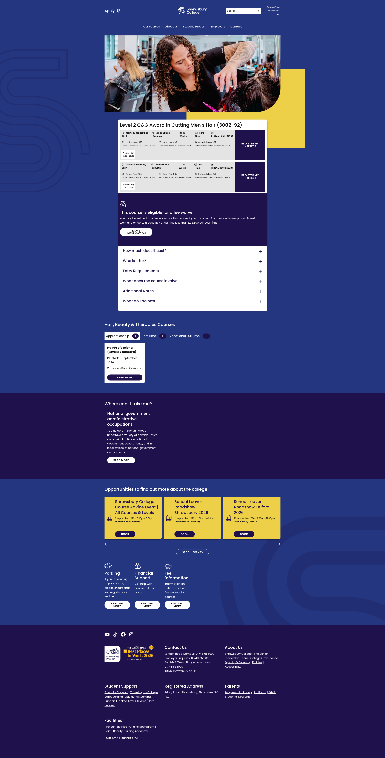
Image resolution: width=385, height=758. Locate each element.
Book (125, 534)
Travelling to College (144, 692)
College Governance (264, 658)
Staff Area (111, 738)
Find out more (117, 605)
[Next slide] (279, 544)
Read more (124, 377)
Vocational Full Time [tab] (188, 336)
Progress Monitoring (238, 692)
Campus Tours (273, 7)
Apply (110, 10)
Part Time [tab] (152, 336)
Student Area (129, 738)
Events (277, 14)
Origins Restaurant (141, 727)
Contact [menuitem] (236, 26)
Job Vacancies (273, 10)
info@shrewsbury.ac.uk (180, 671)
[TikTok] (115, 635)
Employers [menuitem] (218, 26)
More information (136, 232)
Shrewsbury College (238, 654)
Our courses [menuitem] (151, 26)
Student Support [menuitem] (194, 26)
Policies (257, 662)
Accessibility (233, 667)
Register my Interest (250, 145)
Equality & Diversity (237, 662)
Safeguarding (114, 697)
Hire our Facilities (116, 727)
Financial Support (116, 692)
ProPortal (260, 692)
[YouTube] (107, 635)
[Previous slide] (106, 544)
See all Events (192, 552)
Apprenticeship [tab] (121, 336)
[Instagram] (131, 635)
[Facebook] (123, 635)
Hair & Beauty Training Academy (126, 731)
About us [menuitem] (171, 26)
